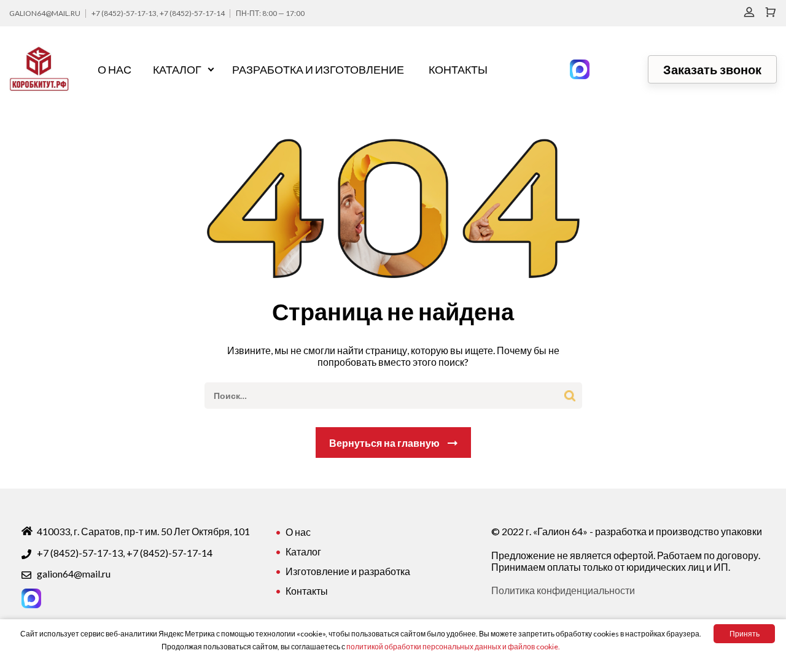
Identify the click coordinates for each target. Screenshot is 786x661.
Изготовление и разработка (348, 571)
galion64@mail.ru (44, 13)
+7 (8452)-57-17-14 (192, 13)
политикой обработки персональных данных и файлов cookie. (453, 646)
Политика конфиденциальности (563, 590)
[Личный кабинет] (749, 12)
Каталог (177, 69)
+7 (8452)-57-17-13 (124, 13)
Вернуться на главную (384, 443)
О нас (114, 69)
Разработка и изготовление (318, 69)
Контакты (458, 69)
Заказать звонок (712, 69)
